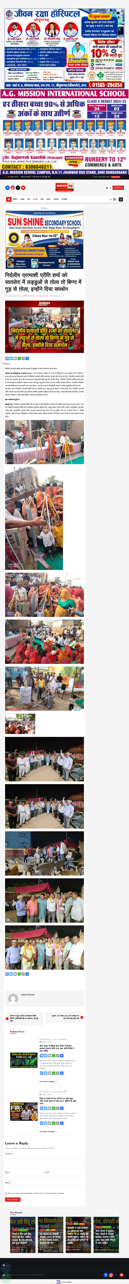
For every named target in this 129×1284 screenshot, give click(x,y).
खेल (29, 199)
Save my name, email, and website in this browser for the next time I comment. (36, 1193)
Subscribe (118, 188)
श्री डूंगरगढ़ (31, 296)
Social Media (62, 1039)
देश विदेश (64, 199)
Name (7, 1172)
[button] (114, 1213)
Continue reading (47, 1082)
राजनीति (35, 199)
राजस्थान (56, 199)
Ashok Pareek (12, 296)
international (106, 1230)
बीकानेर (15, 199)
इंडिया (59, 1092)
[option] (22, 1235)
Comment (9, 1154)
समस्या (48, 199)
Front (20, 296)
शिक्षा (42, 199)
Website (8, 1183)
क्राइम (22, 199)
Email (47, 1172)
